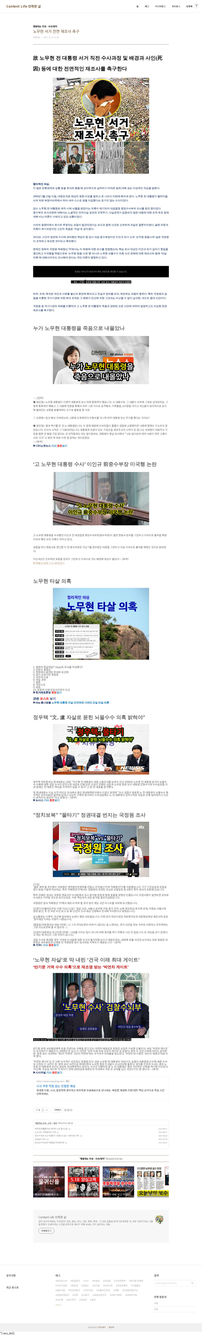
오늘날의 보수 (40, 1139)
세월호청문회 (63, 1295)
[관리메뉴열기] (196, 5)
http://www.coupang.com (50, 1081)
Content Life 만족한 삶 (23, 6)
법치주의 (72, 1299)
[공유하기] (43, 1110)
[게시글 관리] (47, 1110)
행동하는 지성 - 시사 (43, 1123)
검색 (193, 1283)
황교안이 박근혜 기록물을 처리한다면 (49, 1142)
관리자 (111, 1327)
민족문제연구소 (131, 1290)
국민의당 (89, 1290)
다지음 (97, 1285)
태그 (147, 6)
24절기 (86, 1295)
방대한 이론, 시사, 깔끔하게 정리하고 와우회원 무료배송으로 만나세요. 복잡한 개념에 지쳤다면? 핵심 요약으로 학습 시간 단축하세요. (100, 1091)
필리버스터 (62, 1280)
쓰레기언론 (62, 1285)
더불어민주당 (104, 1290)
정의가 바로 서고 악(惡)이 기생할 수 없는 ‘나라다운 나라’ (57, 1135)
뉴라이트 (108, 1285)
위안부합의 (75, 1290)
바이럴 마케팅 (136, 1280)
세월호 (97, 1280)
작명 (76, 1295)
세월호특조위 (100, 1295)
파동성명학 (122, 1285)
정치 (55, 1123)
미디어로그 (160, 6)
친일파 (84, 1299)
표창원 (75, 1285)
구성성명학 (120, 1280)
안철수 (86, 1285)
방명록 (189, 6)
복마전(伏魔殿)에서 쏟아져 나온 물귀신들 (51, 1128)
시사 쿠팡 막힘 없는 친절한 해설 (55, 1086)
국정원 (107, 1280)
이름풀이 (136, 1285)
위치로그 (176, 6)
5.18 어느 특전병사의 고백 (45, 1132)
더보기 (58, 1304)
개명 (117, 1290)
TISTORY (101, 1327)
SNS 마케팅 (116, 1295)
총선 (94, 1299)
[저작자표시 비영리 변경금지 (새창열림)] (68, 1110)
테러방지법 (132, 1295)
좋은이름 (61, 1290)
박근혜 (60, 1299)
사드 (87, 1280)
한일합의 (76, 1280)
